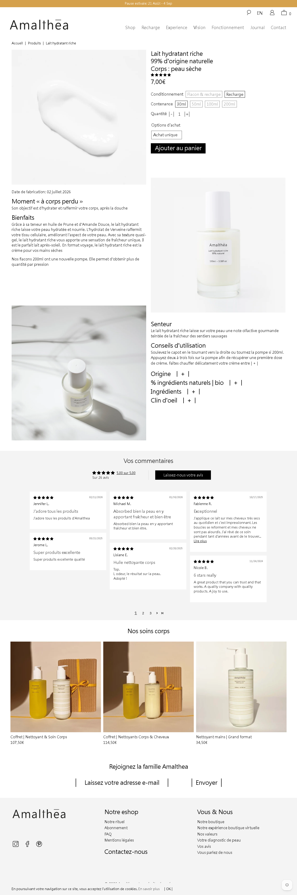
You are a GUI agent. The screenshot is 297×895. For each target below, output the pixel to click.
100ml (212, 103)
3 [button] (151, 613)
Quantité (159, 114)
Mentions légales (119, 840)
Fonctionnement (228, 27)
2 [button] (143, 613)
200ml (229, 103)
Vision (200, 27)
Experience (176, 27)
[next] (281, 694)
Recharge (151, 27)
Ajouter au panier (178, 148)
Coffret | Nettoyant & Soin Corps (55, 687)
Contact (278, 27)
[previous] (16, 694)
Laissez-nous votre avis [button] (183, 474)
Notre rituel (114, 821)
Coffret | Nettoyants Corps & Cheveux (148, 687)
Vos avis (204, 846)
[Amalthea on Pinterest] (39, 845)
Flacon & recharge (204, 94)
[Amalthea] (46, 25)
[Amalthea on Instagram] (16, 845)
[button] (161, 75)
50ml (196, 103)
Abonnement (116, 827)
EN (260, 13)
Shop (130, 27)
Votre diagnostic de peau (219, 840)
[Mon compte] (272, 14)
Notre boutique (210, 821)
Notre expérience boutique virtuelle (228, 827)
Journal (257, 27)
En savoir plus (149, 889)
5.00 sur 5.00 (126, 473)
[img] (43, 497)
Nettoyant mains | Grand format (241, 687)
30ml (181, 103)
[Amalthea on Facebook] (28, 845)
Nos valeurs (207, 834)
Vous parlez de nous (214, 852)
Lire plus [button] (200, 541)
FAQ (108, 834)
